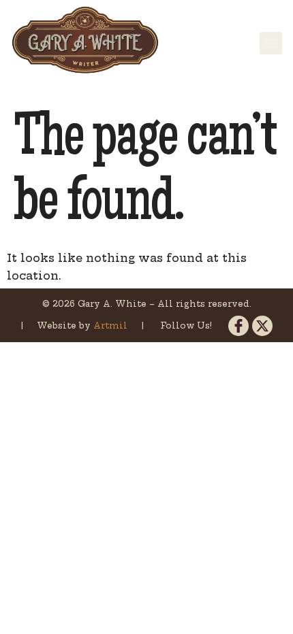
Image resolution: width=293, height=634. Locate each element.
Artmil (111, 325)
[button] (271, 43)
